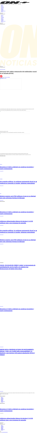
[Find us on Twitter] (0, 431)
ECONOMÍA (2, 7)
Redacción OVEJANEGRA (7, 77)
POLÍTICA (2, 6)
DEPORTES (2, 8)
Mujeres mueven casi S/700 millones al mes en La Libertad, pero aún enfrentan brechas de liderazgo (18, 197)
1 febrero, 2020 (1, 391)
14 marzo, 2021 (1, 306)
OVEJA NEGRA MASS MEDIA (5, 432)
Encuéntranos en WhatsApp (3, 0)
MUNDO (2, 9)
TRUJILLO (2, 15)
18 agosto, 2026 (1, 185)
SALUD (2, 18)
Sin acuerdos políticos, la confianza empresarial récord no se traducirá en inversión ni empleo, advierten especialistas (18, 182)
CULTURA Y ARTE (3, 69)
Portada (1, 69)
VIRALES (2, 11)
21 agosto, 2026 (1, 225)
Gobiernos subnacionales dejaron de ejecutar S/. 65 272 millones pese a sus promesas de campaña (16, 222)
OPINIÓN (2, 10)
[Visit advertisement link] (2, 261)
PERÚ (1, 5)
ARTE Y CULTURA (3, 21)
